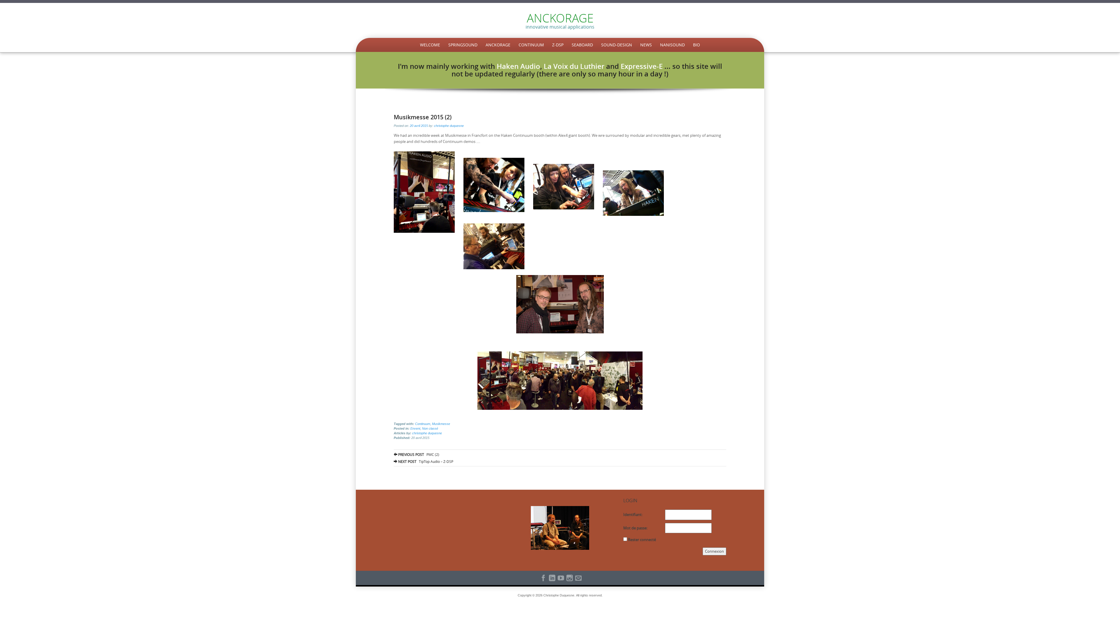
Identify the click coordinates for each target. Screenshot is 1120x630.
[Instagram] (569, 578)
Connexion (714, 551)
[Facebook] (542, 578)
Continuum (531, 45)
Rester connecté (642, 539)
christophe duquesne (449, 125)
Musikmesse (441, 424)
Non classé (430, 428)
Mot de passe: (635, 528)
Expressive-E (642, 66)
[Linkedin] (551, 578)
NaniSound (672, 45)
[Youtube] (560, 578)
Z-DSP (558, 45)
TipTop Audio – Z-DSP (425, 461)
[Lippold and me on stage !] (560, 528)
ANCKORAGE (560, 18)
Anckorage (498, 45)
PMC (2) (418, 454)
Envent (415, 428)
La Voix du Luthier (574, 66)
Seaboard (582, 45)
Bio (696, 45)
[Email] (577, 578)
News (646, 45)
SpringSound (462, 45)
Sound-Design (616, 45)
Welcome (430, 45)
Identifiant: (633, 514)
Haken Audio (518, 66)
